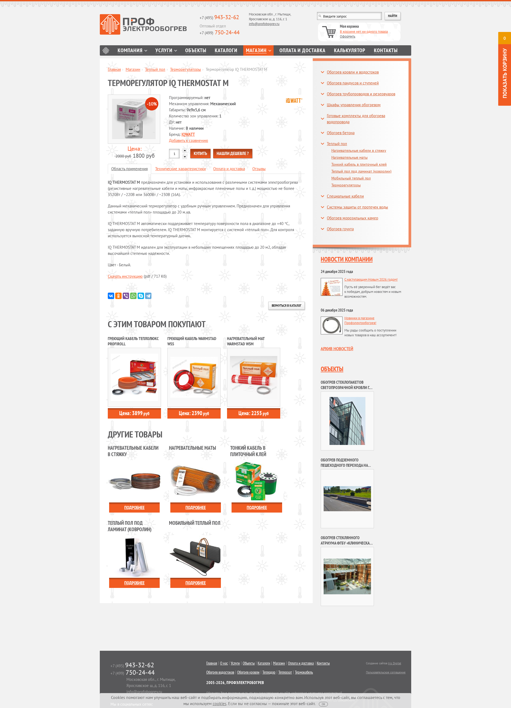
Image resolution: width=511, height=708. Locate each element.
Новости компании (347, 259)
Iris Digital (394, 663)
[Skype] (141, 296)
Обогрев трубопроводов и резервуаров (361, 93)
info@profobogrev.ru (264, 24)
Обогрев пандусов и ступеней (353, 82)
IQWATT (188, 134)
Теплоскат (285, 672)
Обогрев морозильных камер (352, 217)
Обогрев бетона (341, 132)
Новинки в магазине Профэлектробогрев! (360, 320)
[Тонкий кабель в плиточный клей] (256, 480)
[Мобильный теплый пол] (195, 556)
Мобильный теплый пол (351, 178)
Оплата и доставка (302, 50)
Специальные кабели (345, 196)
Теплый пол (155, 69)
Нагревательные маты (349, 157)
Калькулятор (349, 50)
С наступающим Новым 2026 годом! (371, 279)
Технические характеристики (180, 168)
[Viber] (126, 296)
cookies (219, 703)
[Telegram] (148, 296)
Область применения (129, 168)
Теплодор (268, 672)
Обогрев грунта (340, 228)
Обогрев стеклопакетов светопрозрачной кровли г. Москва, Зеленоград (345, 387)
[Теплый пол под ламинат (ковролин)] (134, 556)
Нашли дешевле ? (233, 153)
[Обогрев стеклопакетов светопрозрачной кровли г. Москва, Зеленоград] (347, 420)
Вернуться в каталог (286, 305)
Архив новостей (337, 348)
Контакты (386, 50)
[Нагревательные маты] (195, 480)
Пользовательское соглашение (386, 672)
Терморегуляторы (185, 69)
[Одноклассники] (118, 296)
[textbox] (349, 16)
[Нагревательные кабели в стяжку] (134, 480)
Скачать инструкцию (125, 276)
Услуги (163, 50)
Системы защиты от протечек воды (357, 207)
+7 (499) (220, 32)
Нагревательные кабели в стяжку (358, 150)
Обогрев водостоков (220, 672)
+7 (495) (219, 17)
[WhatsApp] (133, 296)
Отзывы (259, 168)
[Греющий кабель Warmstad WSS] (194, 376)
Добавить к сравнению (188, 140)
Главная (105, 50)
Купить (200, 153)
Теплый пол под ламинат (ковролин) (361, 171)
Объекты (195, 50)
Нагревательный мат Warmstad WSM (246, 341)
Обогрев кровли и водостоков (353, 72)
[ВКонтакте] (111, 296)
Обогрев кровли (248, 672)
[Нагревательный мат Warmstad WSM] (253, 376)
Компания (130, 50)
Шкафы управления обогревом (354, 104)
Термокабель (304, 672)
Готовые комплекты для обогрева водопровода (356, 118)
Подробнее (134, 507)
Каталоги (226, 50)
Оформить (347, 36)
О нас (224, 663)
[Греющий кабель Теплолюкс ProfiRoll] (134, 376)
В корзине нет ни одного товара (364, 31)
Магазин (256, 50)
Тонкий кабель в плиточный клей (359, 164)
